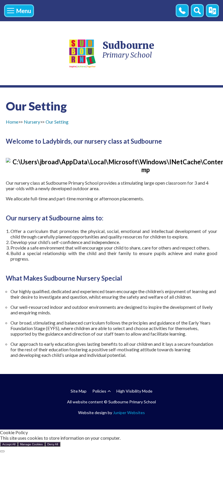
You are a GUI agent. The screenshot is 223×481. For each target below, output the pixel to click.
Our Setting (57, 121)
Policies (99, 391)
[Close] (2, 451)
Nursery (32, 121)
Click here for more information (152, 438)
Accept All (8, 444)
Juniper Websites (129, 412)
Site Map (79, 391)
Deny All (52, 444)
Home (12, 121)
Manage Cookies (31, 444)
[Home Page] (83, 53)
